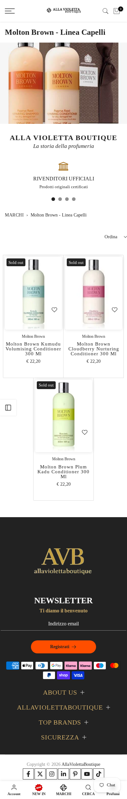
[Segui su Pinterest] (75, 773)
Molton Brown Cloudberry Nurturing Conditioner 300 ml (93, 348)
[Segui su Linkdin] (63, 773)
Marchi (14, 215)
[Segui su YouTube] (86, 773)
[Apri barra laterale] (8, 408)
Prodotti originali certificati (63, 186)
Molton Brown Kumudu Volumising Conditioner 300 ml (33, 348)
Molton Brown (33, 336)
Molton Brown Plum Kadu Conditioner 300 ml (63, 471)
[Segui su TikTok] (98, 773)
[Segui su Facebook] (28, 773)
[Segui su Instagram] (51, 773)
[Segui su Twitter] (40, 773)
